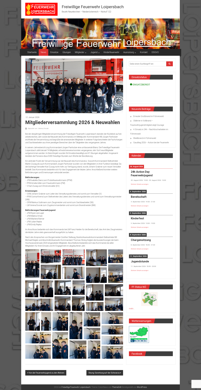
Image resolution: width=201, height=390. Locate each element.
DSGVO (155, 52)
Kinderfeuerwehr (111, 52)
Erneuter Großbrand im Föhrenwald (148, 116)
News (43, 52)
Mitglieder (79, 52)
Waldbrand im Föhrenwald (144, 138)
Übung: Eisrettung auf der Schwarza (104, 373)
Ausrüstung (128, 52)
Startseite (32, 52)
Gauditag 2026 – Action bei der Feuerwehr (151, 142)
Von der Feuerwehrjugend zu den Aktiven (46, 373)
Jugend (93, 52)
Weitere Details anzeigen (139, 184)
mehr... (132, 308)
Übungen (66, 52)
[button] (32, 264)
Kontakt (144, 52)
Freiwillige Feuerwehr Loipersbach (93, 6)
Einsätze (54, 52)
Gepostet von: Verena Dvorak (37, 128)
